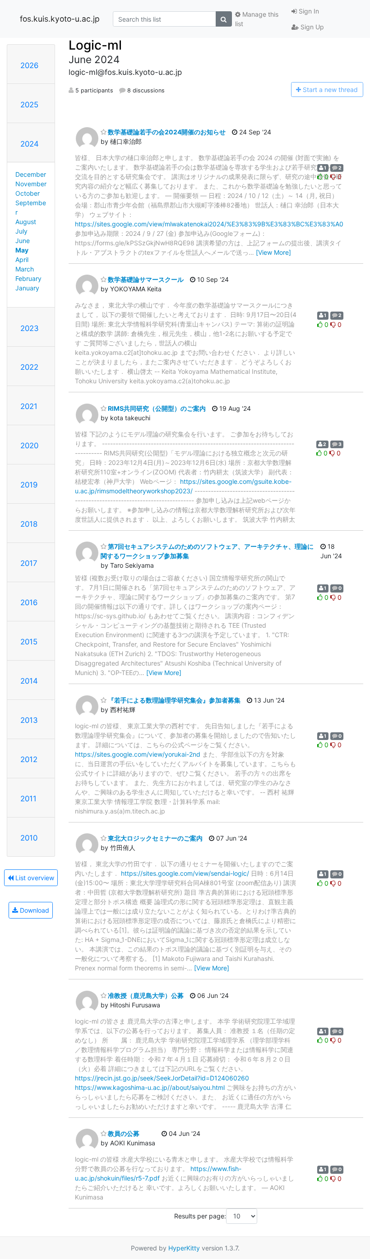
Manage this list (256, 19)
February (28, 278)
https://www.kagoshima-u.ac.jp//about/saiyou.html (150, 1087)
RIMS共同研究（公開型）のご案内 (156, 408)
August (25, 221)
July (21, 231)
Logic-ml (95, 45)
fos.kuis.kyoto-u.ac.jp (60, 18)
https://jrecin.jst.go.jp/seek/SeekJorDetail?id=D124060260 (162, 1078)
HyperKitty (184, 1248)
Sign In (308, 11)
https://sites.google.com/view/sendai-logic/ (185, 873)
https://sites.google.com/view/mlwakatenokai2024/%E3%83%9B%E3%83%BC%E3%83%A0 (209, 224)
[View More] (273, 252)
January (27, 288)
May (21, 250)
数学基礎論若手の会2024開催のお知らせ (166, 132)
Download (33, 910)
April (21, 259)
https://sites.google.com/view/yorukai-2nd (137, 754)
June (22, 240)
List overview (34, 878)
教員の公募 (122, 1133)
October (27, 193)
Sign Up (311, 27)
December (30, 174)
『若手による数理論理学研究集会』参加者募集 (173, 700)
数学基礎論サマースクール (145, 279)
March (24, 269)
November (30, 184)
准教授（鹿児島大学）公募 (145, 995)
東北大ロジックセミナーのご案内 (154, 838)
